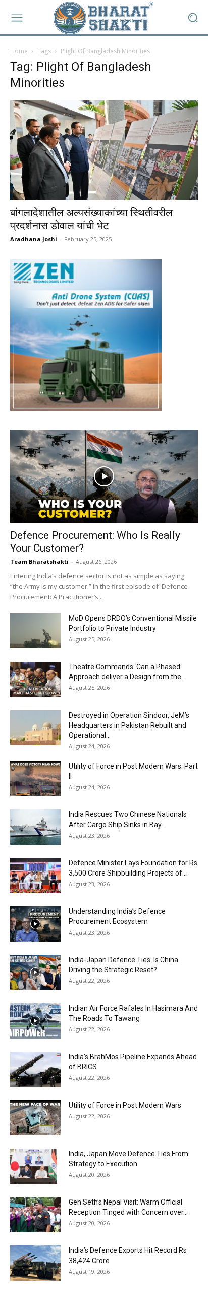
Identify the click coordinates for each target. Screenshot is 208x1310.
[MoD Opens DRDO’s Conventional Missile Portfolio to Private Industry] (35, 630)
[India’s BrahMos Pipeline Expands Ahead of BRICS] (35, 1069)
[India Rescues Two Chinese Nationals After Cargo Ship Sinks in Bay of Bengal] (35, 827)
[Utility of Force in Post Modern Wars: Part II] (35, 778)
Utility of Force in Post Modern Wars (125, 1105)
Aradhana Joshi (33, 239)
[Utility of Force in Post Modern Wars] (35, 1117)
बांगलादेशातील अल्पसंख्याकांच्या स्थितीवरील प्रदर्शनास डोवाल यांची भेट (91, 219)
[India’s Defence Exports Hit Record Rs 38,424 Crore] (35, 1263)
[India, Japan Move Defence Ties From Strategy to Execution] (33, 1166)
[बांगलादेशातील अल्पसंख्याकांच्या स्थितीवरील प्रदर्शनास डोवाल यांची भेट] (104, 150)
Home (19, 51)
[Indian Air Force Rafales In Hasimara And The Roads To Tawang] (35, 1021)
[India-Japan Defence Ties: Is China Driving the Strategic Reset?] (35, 972)
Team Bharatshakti (39, 561)
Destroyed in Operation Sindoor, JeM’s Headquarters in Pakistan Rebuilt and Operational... (129, 725)
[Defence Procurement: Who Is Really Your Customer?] (104, 476)
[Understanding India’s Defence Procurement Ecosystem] (35, 924)
